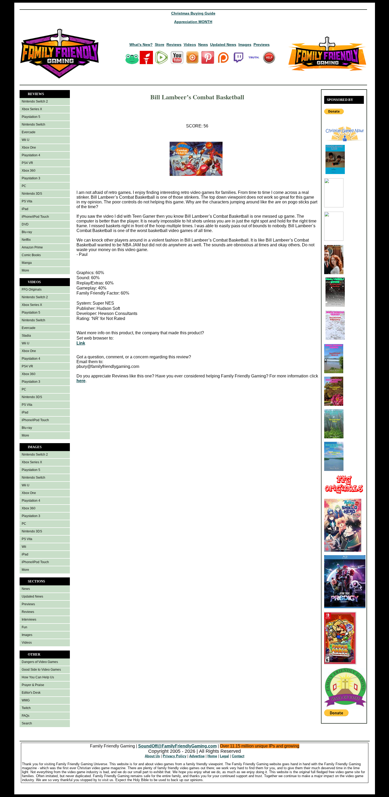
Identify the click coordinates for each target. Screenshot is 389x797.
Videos (190, 44)
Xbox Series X (32, 109)
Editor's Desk (31, 692)
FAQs (25, 716)
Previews (262, 44)
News (203, 44)
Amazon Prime (32, 247)
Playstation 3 (31, 178)
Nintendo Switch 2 (35, 101)
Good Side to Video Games (41, 669)
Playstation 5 (31, 117)
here (80, 381)
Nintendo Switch (33, 124)
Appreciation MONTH (193, 22)
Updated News (223, 44)
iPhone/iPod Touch (35, 217)
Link (80, 343)
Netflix (26, 240)
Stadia (26, 335)
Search (27, 723)
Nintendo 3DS (32, 193)
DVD (25, 224)
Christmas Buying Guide (193, 13)
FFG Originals (32, 289)
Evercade (28, 132)
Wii (24, 547)
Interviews (29, 619)
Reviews (174, 44)
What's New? (141, 44)
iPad (25, 209)
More (25, 270)
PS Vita (27, 201)
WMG (26, 700)
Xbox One (29, 147)
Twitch (26, 708)
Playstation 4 (31, 155)
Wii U (25, 140)
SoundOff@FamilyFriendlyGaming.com (177, 746)
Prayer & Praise (33, 685)
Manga (27, 263)
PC (24, 186)
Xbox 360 (28, 170)
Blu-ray (27, 232)
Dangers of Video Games (40, 662)
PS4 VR (27, 163)
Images (244, 44)
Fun (24, 627)
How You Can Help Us (38, 677)
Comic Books (31, 255)
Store (159, 44)
